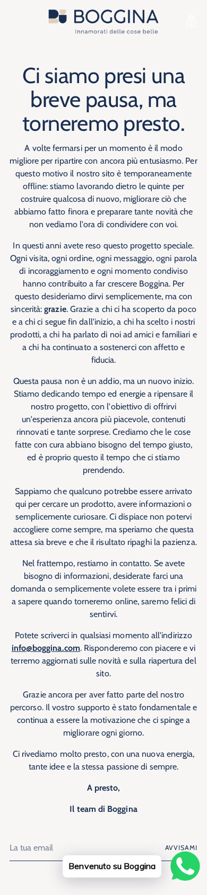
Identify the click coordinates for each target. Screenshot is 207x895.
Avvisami (181, 848)
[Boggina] (103, 21)
